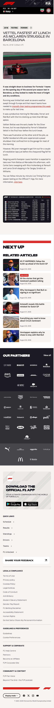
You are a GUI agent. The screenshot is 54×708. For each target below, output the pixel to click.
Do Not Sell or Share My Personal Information (22, 620)
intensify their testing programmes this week (31, 106)
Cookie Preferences (11, 637)
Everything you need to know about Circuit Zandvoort (32, 319)
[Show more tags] (31, 27)
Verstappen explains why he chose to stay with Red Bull (32, 333)
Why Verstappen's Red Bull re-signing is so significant (33, 291)
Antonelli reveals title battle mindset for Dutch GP (32, 305)
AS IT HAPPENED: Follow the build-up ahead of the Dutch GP (34, 262)
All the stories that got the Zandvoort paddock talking (31, 279)
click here (18, 181)
